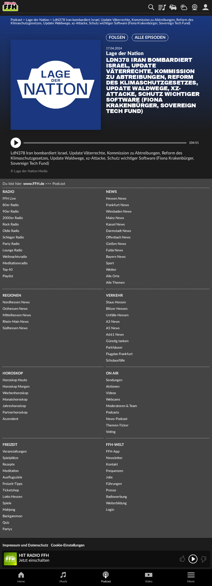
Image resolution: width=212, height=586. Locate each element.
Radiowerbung (116, 497)
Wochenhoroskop (15, 393)
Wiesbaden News (119, 211)
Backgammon (12, 516)
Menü (190, 581)
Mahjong (9, 510)
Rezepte (9, 464)
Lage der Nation (37, 20)
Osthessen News (15, 309)
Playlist (162, 5)
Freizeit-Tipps (12, 484)
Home (21, 581)
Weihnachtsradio (15, 257)
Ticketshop (11, 490)
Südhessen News (15, 328)
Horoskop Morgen (16, 386)
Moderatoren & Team (121, 406)
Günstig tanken (117, 341)
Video (148, 581)
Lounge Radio (12, 250)
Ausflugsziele (12, 477)
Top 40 (8, 270)
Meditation (11, 471)
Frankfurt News (117, 205)
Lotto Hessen (12, 497)
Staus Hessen (116, 302)
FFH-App (112, 451)
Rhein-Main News (16, 322)
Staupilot (173, 5)
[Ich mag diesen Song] (182, 559)
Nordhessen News (16, 302)
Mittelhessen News (17, 315)
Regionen (12, 295)
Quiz (6, 522)
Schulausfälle (115, 360)
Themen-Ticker (117, 425)
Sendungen (114, 380)
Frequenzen (114, 471)
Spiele (7, 503)
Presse (111, 490)
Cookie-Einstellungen (68, 545)
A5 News (113, 328)
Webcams (113, 399)
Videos (111, 393)
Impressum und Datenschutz (25, 545)
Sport (110, 263)
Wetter (184, 5)
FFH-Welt (115, 445)
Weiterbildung (116, 503)
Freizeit (10, 445)
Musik (63, 581)
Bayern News (116, 257)
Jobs (109, 477)
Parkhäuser (114, 347)
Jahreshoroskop (14, 406)
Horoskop (13, 373)
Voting (111, 432)
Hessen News (116, 198)
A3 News (113, 322)
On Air (112, 373)
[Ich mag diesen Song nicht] (203, 559)
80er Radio (11, 205)
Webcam (195, 5)
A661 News (115, 334)
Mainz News (115, 218)
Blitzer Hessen (116, 309)
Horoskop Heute (15, 380)
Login (110, 510)
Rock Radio (11, 224)
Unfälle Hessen (117, 315)
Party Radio (11, 244)
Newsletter (114, 458)
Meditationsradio (15, 263)
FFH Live (9, 198)
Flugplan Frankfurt (119, 354)
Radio (8, 192)
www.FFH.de (33, 184)
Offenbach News (118, 237)
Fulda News (114, 250)
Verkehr (114, 295)
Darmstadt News (118, 231)
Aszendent (10, 419)
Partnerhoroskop (15, 412)
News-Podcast (116, 419)
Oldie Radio (11, 231)
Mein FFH (205, 5)
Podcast (16, 20)
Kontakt (112, 464)
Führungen (114, 484)
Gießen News (116, 244)
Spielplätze (10, 458)
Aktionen (112, 386)
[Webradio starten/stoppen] (193, 559)
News (111, 192)
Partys (7, 529)
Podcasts (112, 412)
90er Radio (11, 211)
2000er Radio (13, 218)
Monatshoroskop (15, 399)
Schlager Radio (13, 237)
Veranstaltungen (15, 451)
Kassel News (115, 224)
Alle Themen (115, 282)
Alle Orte (112, 276)
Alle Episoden (150, 37)
